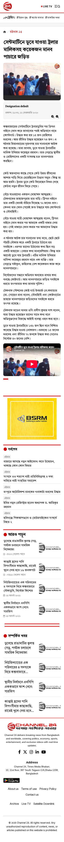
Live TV (26, 803)
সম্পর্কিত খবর (17, 636)
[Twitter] (25, 752)
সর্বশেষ (12, 449)
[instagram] (31, 752)
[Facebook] (19, 752)
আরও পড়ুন (16, 535)
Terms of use (29, 788)
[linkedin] (37, 752)
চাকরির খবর (53, 18)
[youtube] (43, 752)
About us (13, 788)
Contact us (32, 794)
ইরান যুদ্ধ (23, 18)
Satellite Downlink (43, 803)
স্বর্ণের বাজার (37, 18)
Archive (14, 803)
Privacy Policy (47, 788)
